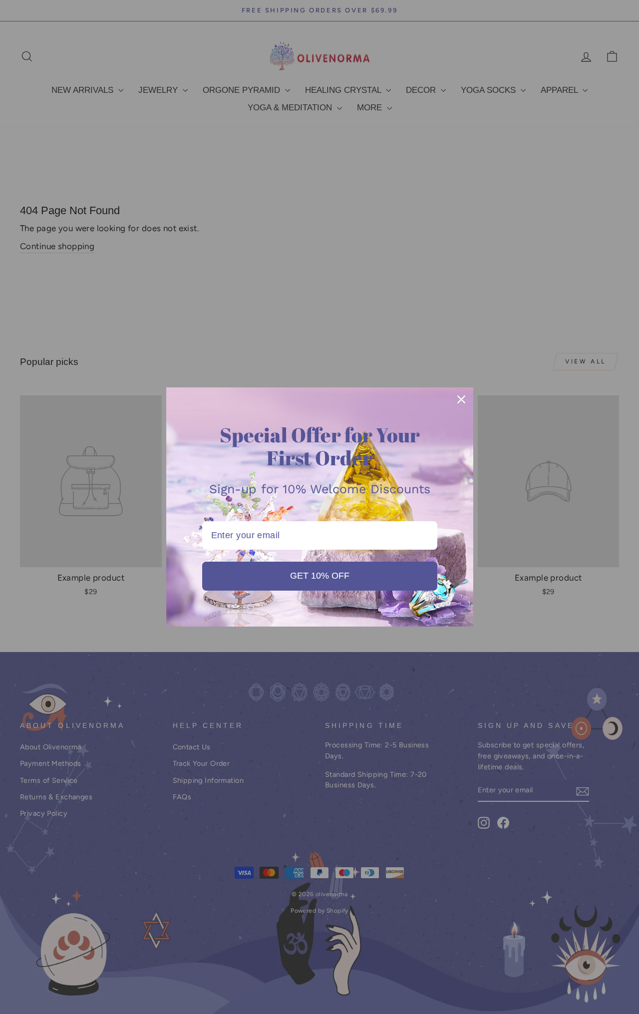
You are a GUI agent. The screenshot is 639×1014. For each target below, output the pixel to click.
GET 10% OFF (319, 576)
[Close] (461, 399)
